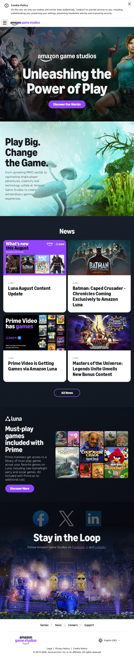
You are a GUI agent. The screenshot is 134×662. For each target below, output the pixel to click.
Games (44, 625)
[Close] (129, 4)
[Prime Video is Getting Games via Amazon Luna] (34, 333)
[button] (5, 23)
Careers (73, 625)
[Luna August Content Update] (34, 258)
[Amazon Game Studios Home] (25, 23)
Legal (49, 648)
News (58, 625)
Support (89, 625)
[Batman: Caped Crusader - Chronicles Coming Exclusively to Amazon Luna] (99, 258)
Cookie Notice (80, 648)
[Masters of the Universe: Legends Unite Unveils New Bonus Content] (99, 333)
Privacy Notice (62, 648)
